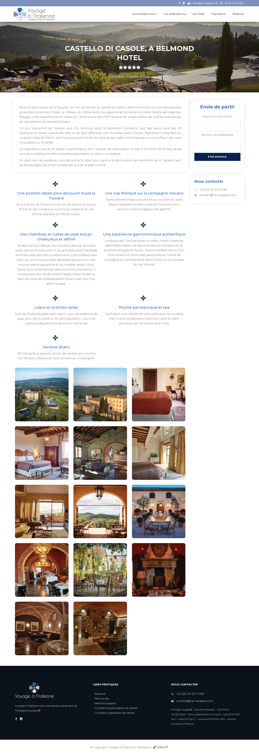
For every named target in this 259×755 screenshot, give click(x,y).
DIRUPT (162, 747)
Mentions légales (105, 703)
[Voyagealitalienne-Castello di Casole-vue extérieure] (100, 394)
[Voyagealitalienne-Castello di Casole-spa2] (100, 628)
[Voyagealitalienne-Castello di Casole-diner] (100, 570)
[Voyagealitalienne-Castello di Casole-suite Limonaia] (159, 453)
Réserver (100, 693)
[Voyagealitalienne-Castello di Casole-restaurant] (42, 570)
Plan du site (102, 698)
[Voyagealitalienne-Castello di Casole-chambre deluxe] (159, 394)
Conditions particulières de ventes (116, 708)
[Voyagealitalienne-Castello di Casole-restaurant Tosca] (159, 511)
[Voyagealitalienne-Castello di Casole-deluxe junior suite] (42, 453)
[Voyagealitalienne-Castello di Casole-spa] (42, 628)
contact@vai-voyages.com (204, 3)
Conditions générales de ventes (114, 712)
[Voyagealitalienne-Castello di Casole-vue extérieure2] (42, 394)
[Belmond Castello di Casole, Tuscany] (100, 453)
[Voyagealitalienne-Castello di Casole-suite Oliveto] (42, 511)
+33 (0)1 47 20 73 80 (233, 3)
